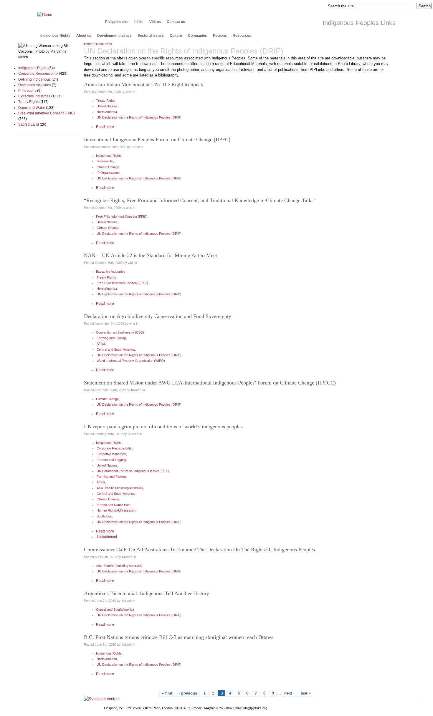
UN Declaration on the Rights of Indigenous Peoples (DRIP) (139, 117)
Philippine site (116, 22)
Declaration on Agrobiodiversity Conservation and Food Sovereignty (157, 316)
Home (88, 44)
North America (107, 112)
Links (138, 22)
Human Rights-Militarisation (116, 510)
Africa (101, 343)
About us (83, 35)
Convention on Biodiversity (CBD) (120, 332)
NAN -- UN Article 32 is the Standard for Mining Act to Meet (150, 255)
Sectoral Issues (151, 35)
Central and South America (116, 349)
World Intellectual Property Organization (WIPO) (131, 360)
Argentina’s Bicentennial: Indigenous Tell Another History (146, 593)
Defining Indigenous (34, 79)
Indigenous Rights (55, 35)
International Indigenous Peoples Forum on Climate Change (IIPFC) (157, 139)
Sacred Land (28, 124)
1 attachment (106, 537)
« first (167, 693)
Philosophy (27, 90)
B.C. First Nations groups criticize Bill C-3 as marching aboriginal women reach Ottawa (179, 637)
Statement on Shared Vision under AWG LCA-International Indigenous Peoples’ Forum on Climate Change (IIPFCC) (210, 383)
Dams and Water (31, 107)
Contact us (176, 22)
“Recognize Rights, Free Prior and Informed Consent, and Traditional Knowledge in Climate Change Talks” (200, 200)
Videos (155, 22)
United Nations (107, 106)
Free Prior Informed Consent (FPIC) (46, 113)
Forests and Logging (111, 460)
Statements (105, 161)
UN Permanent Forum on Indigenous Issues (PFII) (133, 471)
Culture (176, 35)
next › (289, 693)
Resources (242, 35)
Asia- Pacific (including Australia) (120, 488)
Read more (105, 127)
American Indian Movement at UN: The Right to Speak (143, 84)
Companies (197, 35)
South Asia (104, 516)
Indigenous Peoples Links (359, 22)
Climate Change (108, 167)
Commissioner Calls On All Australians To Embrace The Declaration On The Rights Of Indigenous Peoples (199, 549)
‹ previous (188, 693)
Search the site (341, 6)
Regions (220, 35)
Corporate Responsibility (38, 73)
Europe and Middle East (113, 505)
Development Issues (114, 35)
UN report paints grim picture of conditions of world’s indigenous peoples (163, 426)
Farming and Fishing (111, 338)
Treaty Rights (28, 102)
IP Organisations (108, 172)
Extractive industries (34, 96)
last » (305, 693)
